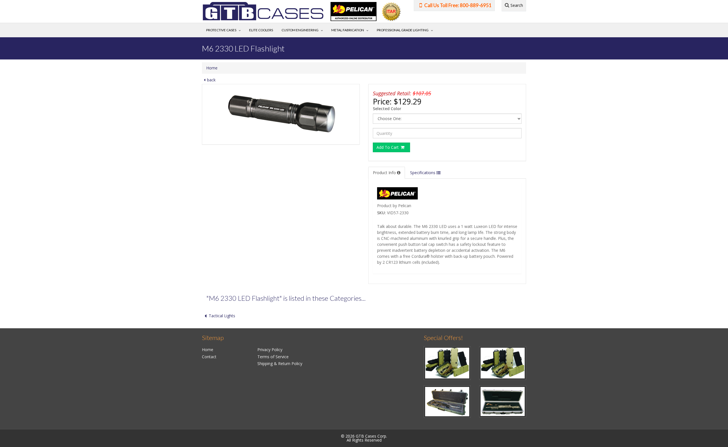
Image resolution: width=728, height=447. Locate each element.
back (211, 80)
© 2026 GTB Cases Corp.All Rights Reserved (364, 438)
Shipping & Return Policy (279, 363)
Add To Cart (388, 147)
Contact (209, 356)
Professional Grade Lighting (403, 30)
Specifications (423, 172)
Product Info (385, 172)
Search (516, 5)
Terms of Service (273, 356)
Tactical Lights (222, 315)
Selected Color (387, 108)
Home (212, 68)
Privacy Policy (269, 349)
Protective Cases (221, 30)
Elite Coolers (261, 30)
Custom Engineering (300, 30)
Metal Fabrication (347, 30)
